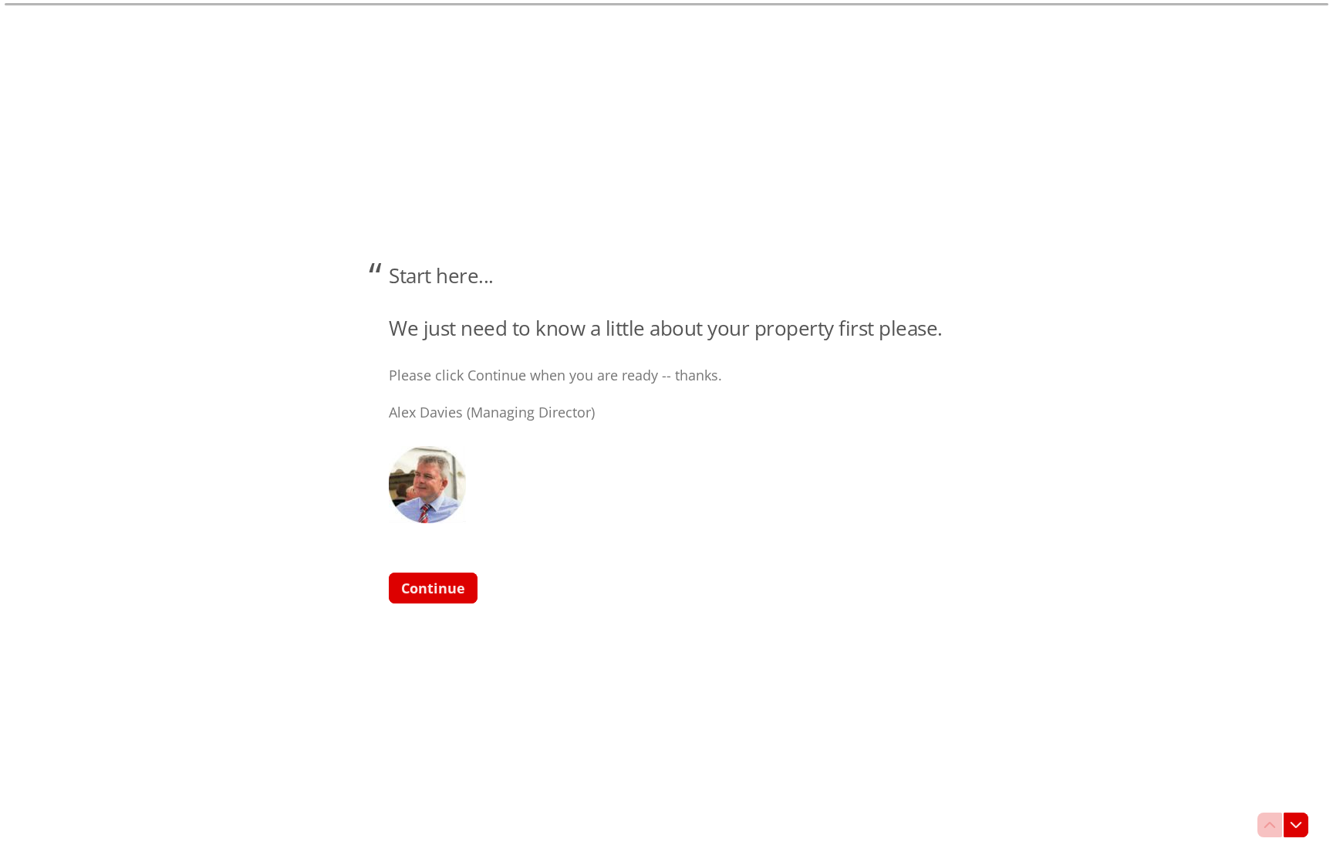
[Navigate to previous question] (1269, 825)
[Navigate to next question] (1296, 825)
